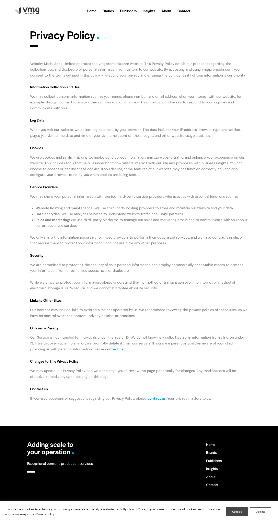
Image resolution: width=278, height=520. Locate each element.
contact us (156, 398)
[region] (139, 510)
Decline (260, 511)
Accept (237, 511)
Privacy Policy (45, 514)
